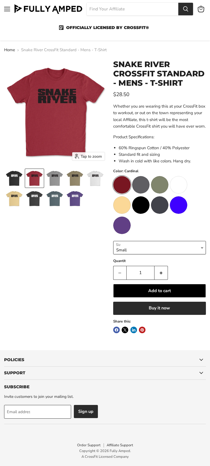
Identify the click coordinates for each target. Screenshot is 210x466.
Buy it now (159, 308)
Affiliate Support (120, 445)
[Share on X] (125, 330)
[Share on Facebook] (116, 330)
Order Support (89, 445)
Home (9, 50)
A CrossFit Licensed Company (105, 456)
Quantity (120, 261)
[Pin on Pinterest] (142, 330)
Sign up (86, 412)
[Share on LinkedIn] (133, 330)
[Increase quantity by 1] (161, 273)
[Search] (185, 9)
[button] (14, 178)
